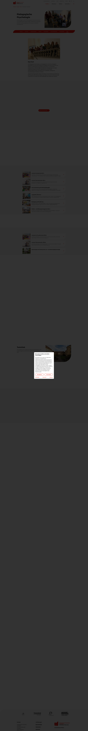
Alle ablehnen (39, 374)
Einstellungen (37, 377)
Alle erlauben (48, 374)
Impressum (51, 377)
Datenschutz (44, 377)
